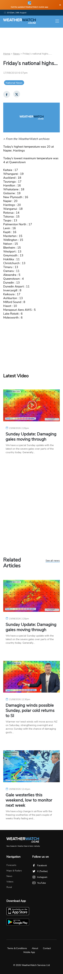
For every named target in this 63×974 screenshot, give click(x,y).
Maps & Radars (14, 870)
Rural (9, 887)
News (16, 54)
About (35, 948)
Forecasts (11, 865)
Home (6, 54)
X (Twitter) (42, 871)
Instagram (42, 877)
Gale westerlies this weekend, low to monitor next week (29, 800)
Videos (9, 881)
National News (14, 83)
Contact (47, 948)
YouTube (41, 882)
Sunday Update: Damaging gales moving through (31, 436)
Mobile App (29, 952)
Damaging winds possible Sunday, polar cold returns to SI (30, 710)
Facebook (42, 865)
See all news (53, 560)
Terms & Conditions (17, 948)
